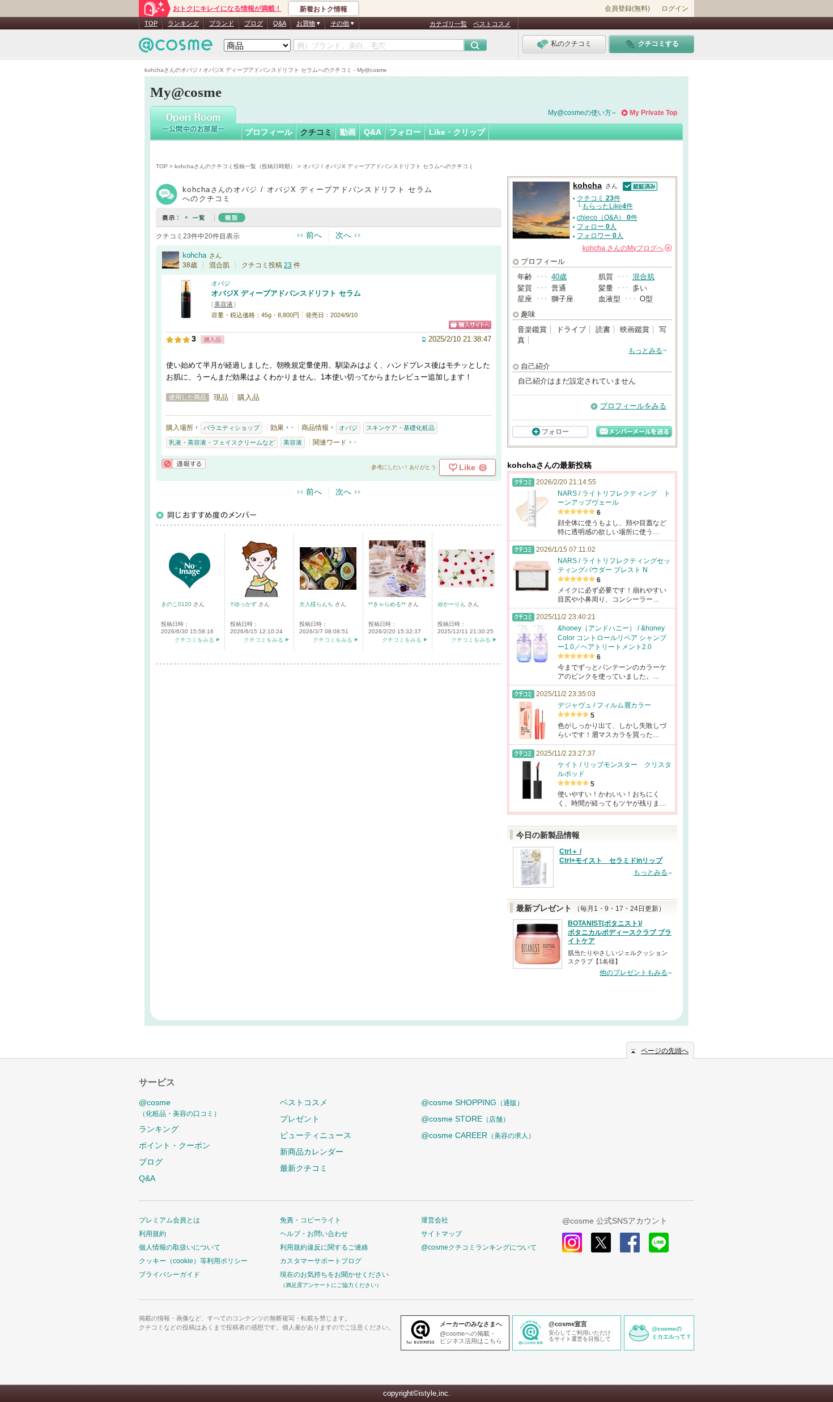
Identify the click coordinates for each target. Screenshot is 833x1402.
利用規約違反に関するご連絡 (324, 1247)
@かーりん (452, 604)
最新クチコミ (304, 1168)
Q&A (279, 23)
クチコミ (316, 132)
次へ (343, 235)
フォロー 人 (597, 227)
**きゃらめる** (387, 604)
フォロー (405, 132)
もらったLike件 (607, 206)
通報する (184, 463)
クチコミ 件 (598, 198)
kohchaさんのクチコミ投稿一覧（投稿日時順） (235, 166)
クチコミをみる (194, 640)
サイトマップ (441, 1234)
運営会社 (434, 1220)
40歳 (559, 276)
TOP (151, 23)
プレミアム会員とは (169, 1220)
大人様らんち (317, 604)
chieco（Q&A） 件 (607, 217)
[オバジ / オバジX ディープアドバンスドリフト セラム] (186, 314)
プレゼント (300, 1118)
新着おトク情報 (323, 9)
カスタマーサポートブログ (321, 1261)
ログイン (674, 8)
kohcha (194, 255)
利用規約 (152, 1234)
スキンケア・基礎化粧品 (400, 427)
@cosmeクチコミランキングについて (479, 1247)
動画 (348, 132)
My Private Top (653, 113)
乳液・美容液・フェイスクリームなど (222, 442)
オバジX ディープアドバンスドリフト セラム (286, 293)
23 (288, 265)
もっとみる (645, 351)
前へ (314, 235)
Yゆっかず (244, 604)
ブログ (253, 23)
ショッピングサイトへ (470, 325)
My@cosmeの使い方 (579, 113)
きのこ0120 (177, 604)
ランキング (183, 23)
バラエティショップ (231, 427)
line (659, 1242)
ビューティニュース (315, 1135)
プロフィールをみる (633, 406)
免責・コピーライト (310, 1220)
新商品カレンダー (311, 1151)
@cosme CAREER (478, 1135)
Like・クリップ (457, 132)
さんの (626, 248)
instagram (572, 1242)
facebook (630, 1242)
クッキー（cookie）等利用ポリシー (193, 1261)
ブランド (221, 23)
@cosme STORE (465, 1118)
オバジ (220, 283)
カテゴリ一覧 (448, 23)
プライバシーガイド (169, 1275)
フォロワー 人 (600, 236)
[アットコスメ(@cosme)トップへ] (175, 48)
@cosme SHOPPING (472, 1102)
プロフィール (268, 132)
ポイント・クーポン (174, 1145)
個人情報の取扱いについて (179, 1247)
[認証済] (639, 185)
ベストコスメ (492, 23)
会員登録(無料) (627, 8)
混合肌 (643, 276)
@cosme (179, 1108)
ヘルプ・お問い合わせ (314, 1234)
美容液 (223, 304)
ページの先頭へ (664, 1051)
